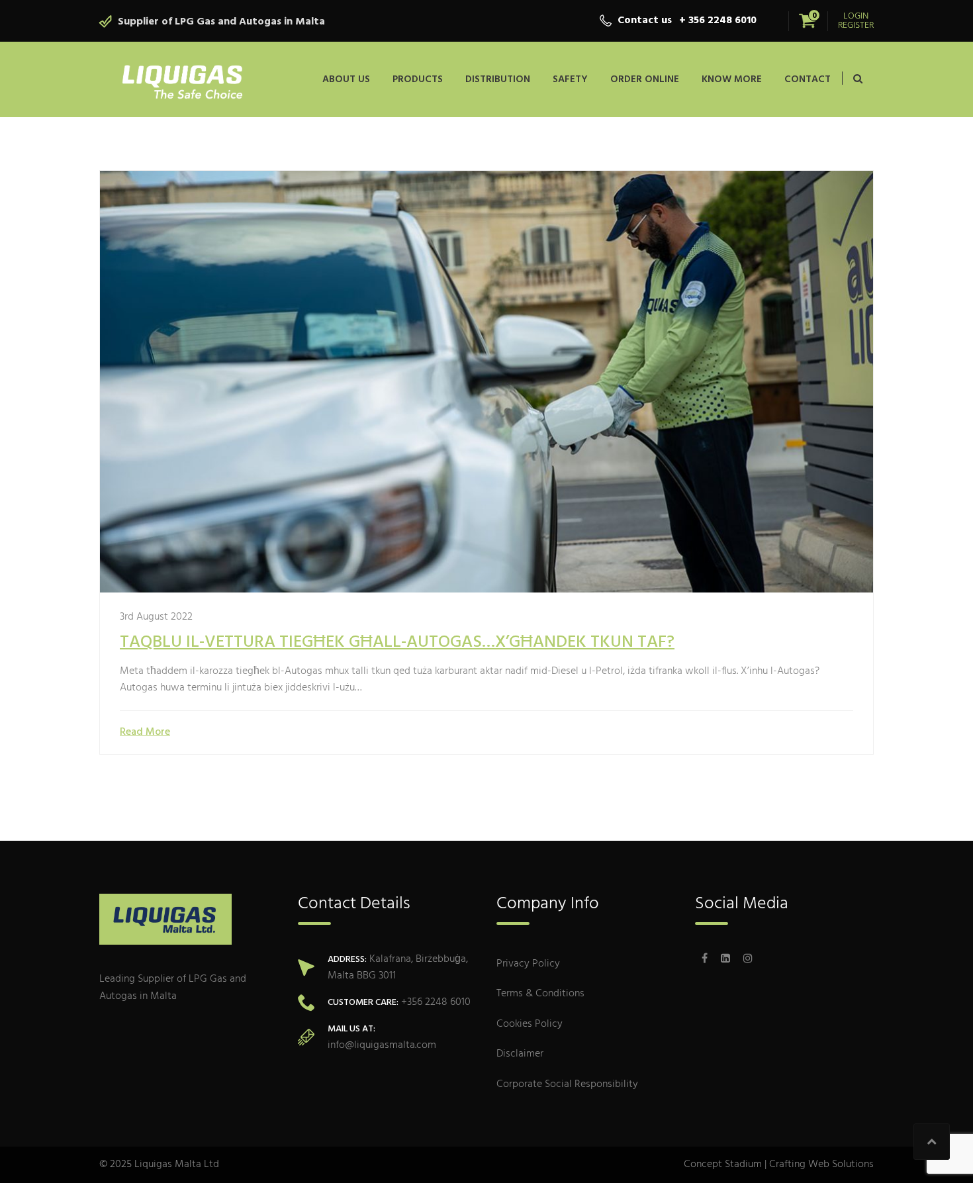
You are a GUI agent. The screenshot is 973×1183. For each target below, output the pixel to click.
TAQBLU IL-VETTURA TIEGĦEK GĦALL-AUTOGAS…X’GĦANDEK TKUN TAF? (397, 642)
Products (418, 79)
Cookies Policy (529, 1024)
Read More (145, 732)
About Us (346, 79)
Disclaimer (519, 1054)
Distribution (497, 79)
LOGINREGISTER (856, 21)
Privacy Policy (528, 964)
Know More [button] (732, 79)
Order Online (644, 79)
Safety (570, 79)
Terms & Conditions (540, 994)
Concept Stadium (723, 1164)
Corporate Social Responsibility (567, 1084)
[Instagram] (745, 960)
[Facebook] (704, 960)
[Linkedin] (725, 960)
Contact (807, 79)
